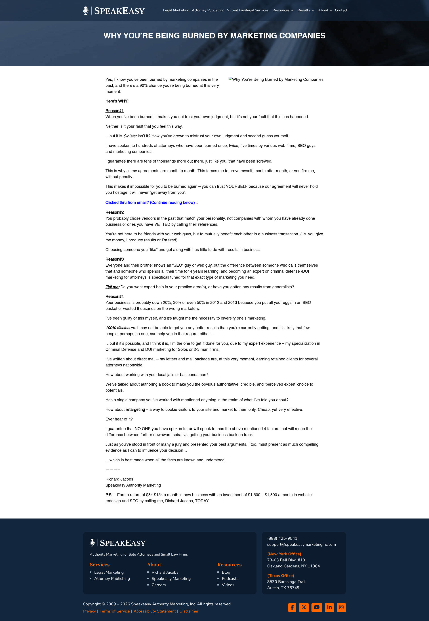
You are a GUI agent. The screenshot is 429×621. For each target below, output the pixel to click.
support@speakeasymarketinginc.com (301, 544)
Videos (228, 585)
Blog (226, 572)
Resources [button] (281, 10)
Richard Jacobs (165, 572)
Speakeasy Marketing (171, 578)
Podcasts (230, 578)
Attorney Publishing (208, 10)
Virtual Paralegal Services (248, 10)
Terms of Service (115, 611)
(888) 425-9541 (282, 538)
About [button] (323, 10)
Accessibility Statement (155, 611)
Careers (159, 585)
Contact (341, 10)
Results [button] (304, 10)
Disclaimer (189, 611)
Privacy (89, 611)
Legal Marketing (176, 10)
